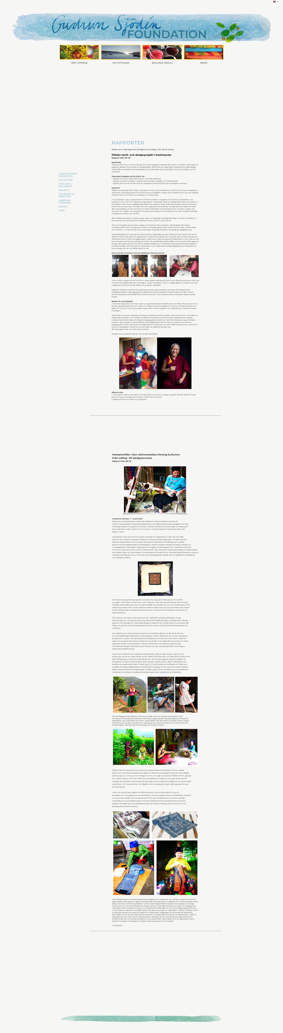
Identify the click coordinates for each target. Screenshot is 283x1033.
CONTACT (64, 206)
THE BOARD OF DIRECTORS (66, 195)
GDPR (62, 210)
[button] (276, 1)
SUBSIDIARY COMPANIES (65, 201)
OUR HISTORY (66, 180)
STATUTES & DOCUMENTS (65, 185)
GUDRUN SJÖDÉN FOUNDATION (68, 175)
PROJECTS (64, 190)
